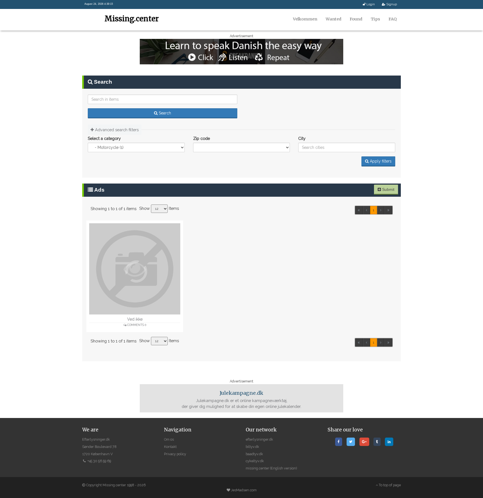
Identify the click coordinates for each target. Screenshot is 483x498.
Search (164, 113)
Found (356, 19)
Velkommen (305, 19)
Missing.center (132, 18)
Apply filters (380, 161)
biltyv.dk (252, 447)
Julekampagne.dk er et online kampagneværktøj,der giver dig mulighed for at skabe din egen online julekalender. (241, 399)
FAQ (393, 19)
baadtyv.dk (254, 454)
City (302, 138)
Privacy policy (175, 454)
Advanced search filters (116, 129)
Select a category (104, 138)
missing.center (257, 468)
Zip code (201, 138)
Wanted (333, 19)
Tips (375, 19)
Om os (169, 439)
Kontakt (170, 447)
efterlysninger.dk (259, 439)
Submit (387, 189)
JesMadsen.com (244, 490)
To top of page (389, 485)
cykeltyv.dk (255, 461)
